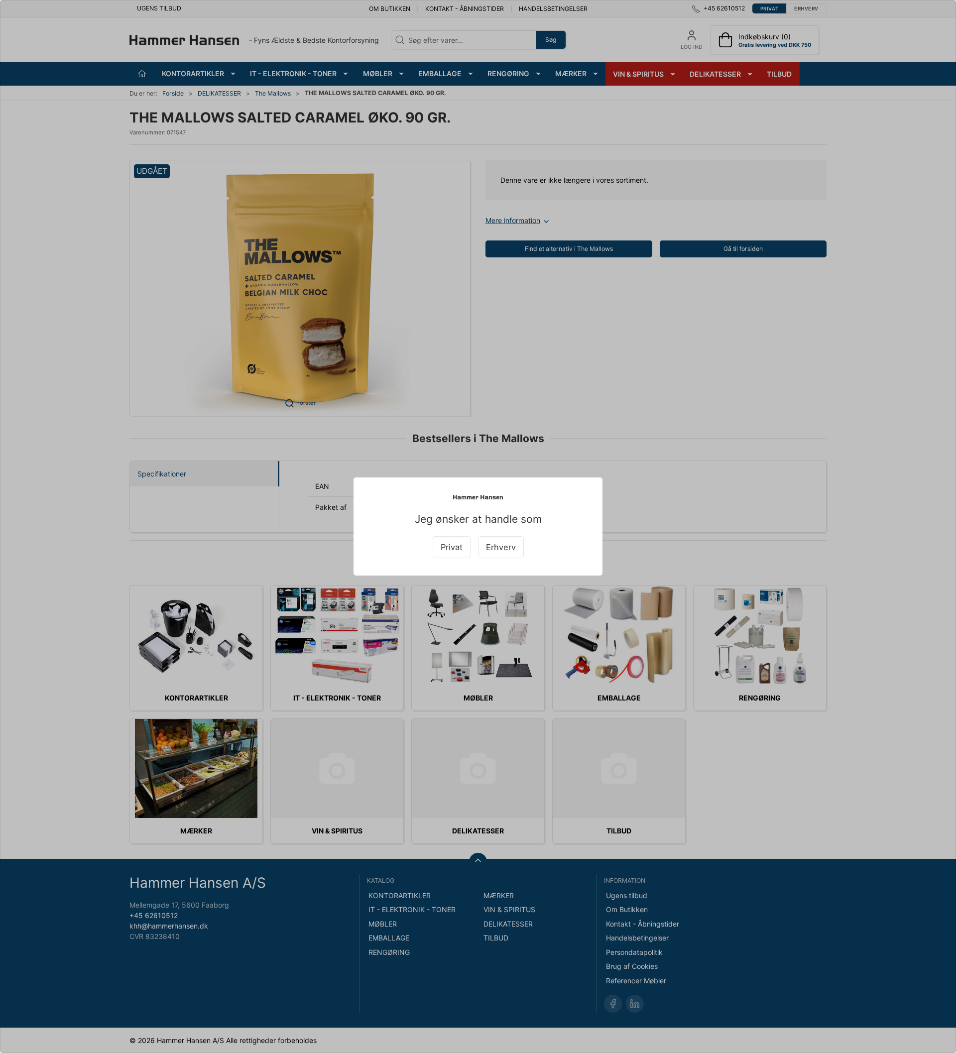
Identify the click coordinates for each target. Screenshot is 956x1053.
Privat (452, 547)
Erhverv (501, 547)
